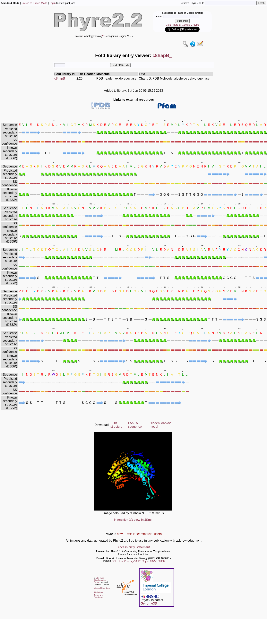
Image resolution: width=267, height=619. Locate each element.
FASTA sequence (135, 424)
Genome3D (149, 603)
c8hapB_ (60, 78)
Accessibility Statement (133, 547)
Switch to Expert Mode (34, 3)
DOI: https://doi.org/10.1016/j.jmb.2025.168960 (138, 561)
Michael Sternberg (102, 588)
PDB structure (116, 424)
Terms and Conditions (98, 596)
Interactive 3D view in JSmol (133, 519)
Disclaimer (98, 592)
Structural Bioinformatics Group (100, 580)
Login (52, 3)
